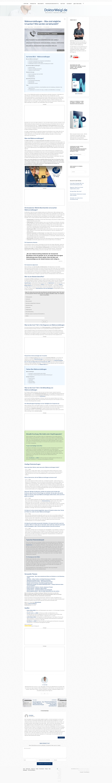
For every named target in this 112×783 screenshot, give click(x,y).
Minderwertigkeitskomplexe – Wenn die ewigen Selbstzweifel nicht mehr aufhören (43, 591)
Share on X (60, 261)
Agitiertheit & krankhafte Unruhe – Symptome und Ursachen (39, 580)
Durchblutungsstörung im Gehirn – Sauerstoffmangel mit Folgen (40, 581)
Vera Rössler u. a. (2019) (34, 457)
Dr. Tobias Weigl (29, 27)
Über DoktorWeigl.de (31, 770)
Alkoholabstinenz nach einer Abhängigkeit (44, 288)
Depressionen (51, 282)
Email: (71, 154)
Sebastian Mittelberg (32, 603)
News (50, 768)
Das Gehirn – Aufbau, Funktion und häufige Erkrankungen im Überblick (41, 579)
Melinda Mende (38, 602)
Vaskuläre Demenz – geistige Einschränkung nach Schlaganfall (39, 589)
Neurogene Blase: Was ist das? (76, 191)
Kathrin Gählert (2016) (31, 610)
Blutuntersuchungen (38, 359)
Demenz (61, 284)
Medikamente (41, 3)
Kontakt (37, 768)
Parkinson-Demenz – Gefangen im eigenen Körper (37, 588)
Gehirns (42, 284)
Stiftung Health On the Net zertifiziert (84, 768)
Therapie (46, 768)
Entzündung (42, 396)
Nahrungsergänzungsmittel (52, 3)
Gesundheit (69, 3)
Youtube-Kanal (78, 3)
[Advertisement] (45, 113)
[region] (79, 83)
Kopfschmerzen (29, 544)
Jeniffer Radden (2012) (31, 617)
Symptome (26, 3)
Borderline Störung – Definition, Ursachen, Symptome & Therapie (40, 587)
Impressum (33, 768)
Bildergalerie (25, 770)
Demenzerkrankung (46, 500)
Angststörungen (27, 282)
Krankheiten (33, 3)
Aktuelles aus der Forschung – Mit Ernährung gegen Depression (39, 583)
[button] (75, 93)
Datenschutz (28, 768)
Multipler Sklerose (28, 285)
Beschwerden (41, 768)
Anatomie (62, 3)
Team (24, 768)
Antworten (61, 737)
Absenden (44, 321)
